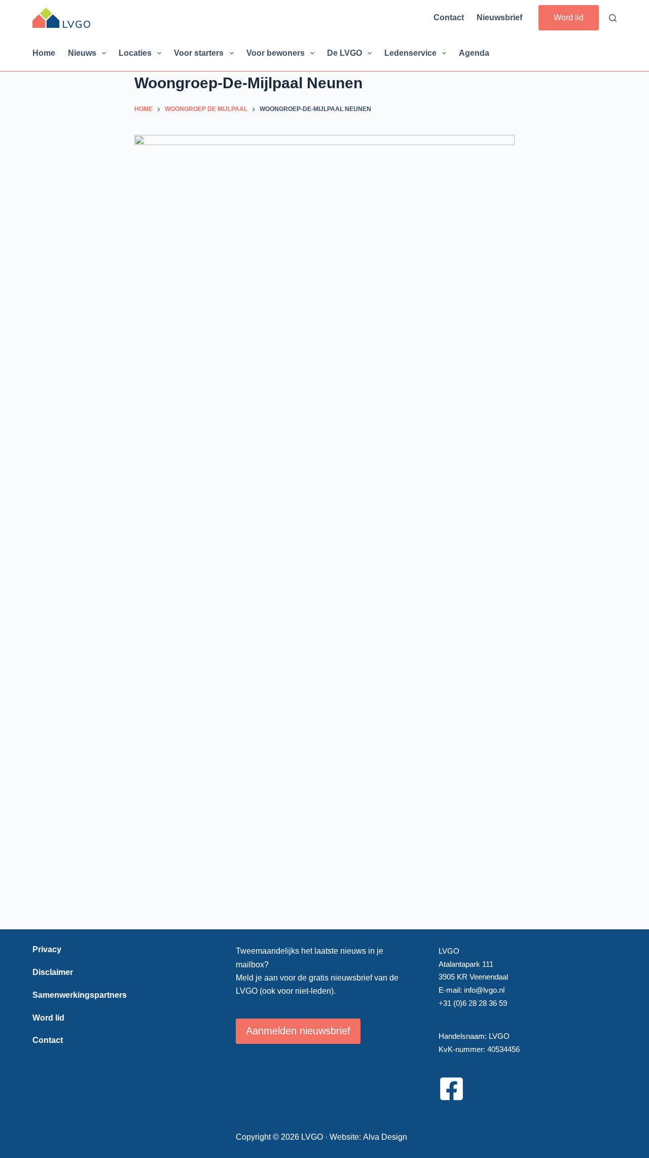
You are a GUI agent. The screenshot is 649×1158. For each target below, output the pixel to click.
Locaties (135, 53)
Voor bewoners (275, 53)
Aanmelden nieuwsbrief (298, 1030)
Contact (449, 17)
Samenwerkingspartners (79, 995)
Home (43, 53)
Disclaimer (52, 972)
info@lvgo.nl (484, 990)
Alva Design (385, 1137)
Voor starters (199, 53)
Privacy (46, 949)
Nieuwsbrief (499, 17)
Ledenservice (410, 53)
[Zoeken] (613, 18)
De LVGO (344, 53)
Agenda (474, 53)
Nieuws (82, 53)
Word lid (569, 17)
